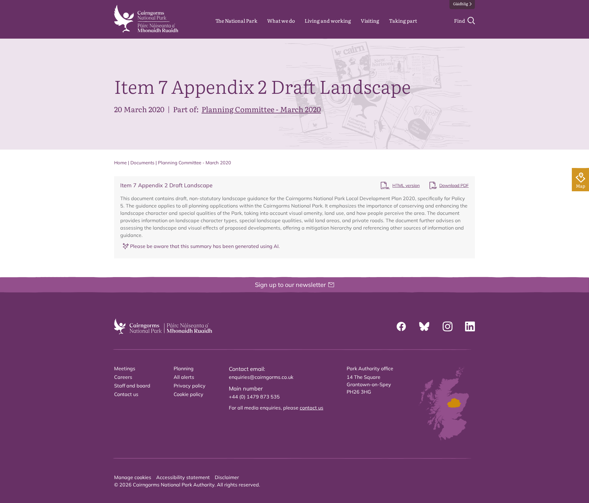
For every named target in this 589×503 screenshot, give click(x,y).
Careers (123, 377)
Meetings (124, 368)
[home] (146, 18)
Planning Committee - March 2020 (261, 109)
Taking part (403, 20)
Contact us (126, 394)
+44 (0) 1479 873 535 (254, 397)
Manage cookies (132, 477)
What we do (281, 20)
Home (120, 163)
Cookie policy (188, 394)
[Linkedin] (470, 326)
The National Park (236, 20)
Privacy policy (190, 386)
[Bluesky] (424, 326)
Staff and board (132, 386)
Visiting (370, 20)
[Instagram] (447, 326)
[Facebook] (401, 326)
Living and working (328, 20)
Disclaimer (227, 477)
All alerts (184, 377)
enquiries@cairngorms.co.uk (261, 377)
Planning (184, 368)
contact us (311, 408)
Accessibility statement (183, 477)
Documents (142, 163)
